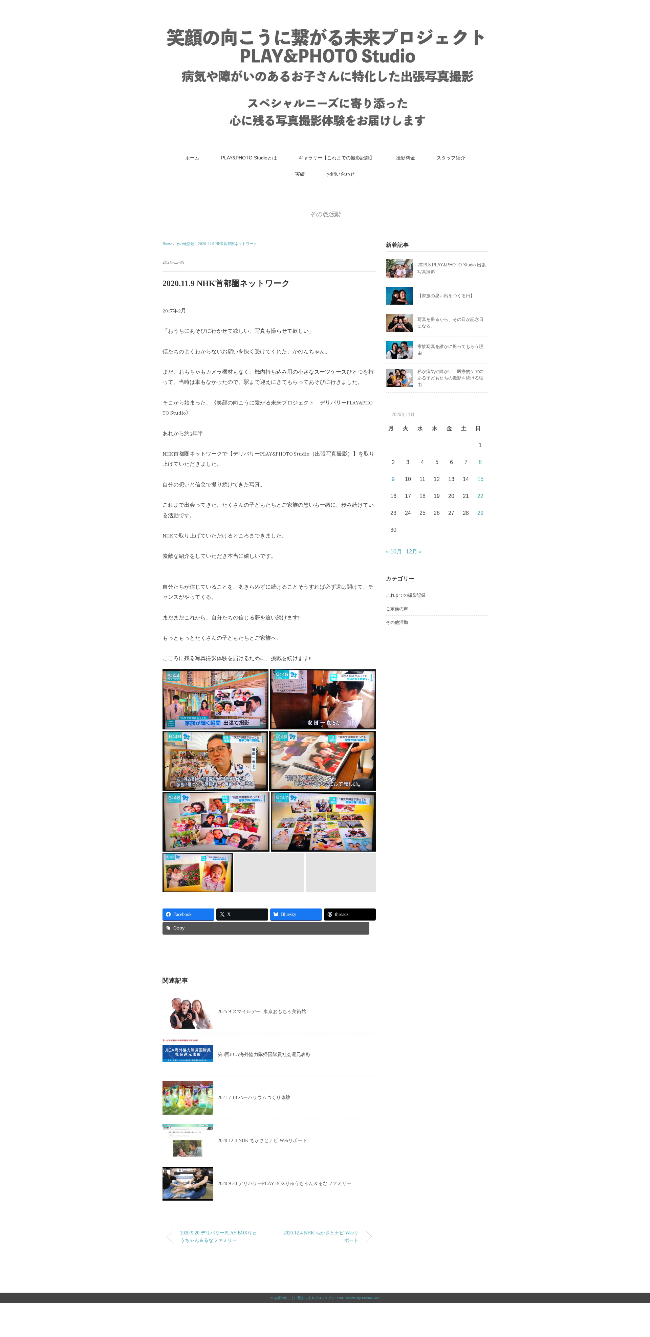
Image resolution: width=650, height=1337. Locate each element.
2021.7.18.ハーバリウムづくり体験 (254, 1097)
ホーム (192, 157)
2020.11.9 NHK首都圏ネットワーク (227, 244)
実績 (300, 174)
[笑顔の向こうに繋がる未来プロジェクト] (325, 28)
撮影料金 (405, 157)
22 (480, 496)
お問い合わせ (340, 174)
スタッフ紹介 (451, 157)
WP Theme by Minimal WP (359, 1298)
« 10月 (394, 551)
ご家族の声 (397, 608)
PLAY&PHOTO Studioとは (249, 157)
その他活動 (325, 214)
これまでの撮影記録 (406, 595)
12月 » (414, 551)
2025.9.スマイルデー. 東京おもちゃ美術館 (262, 1011)
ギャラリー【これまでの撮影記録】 (336, 157)
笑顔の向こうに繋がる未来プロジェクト (304, 1298)
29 (480, 513)
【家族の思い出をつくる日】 (446, 295)
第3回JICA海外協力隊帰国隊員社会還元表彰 (264, 1054)
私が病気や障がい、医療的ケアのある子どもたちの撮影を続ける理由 (450, 378)
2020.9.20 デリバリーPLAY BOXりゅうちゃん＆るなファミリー (284, 1183)
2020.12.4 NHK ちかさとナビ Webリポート (262, 1140)
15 (480, 479)
